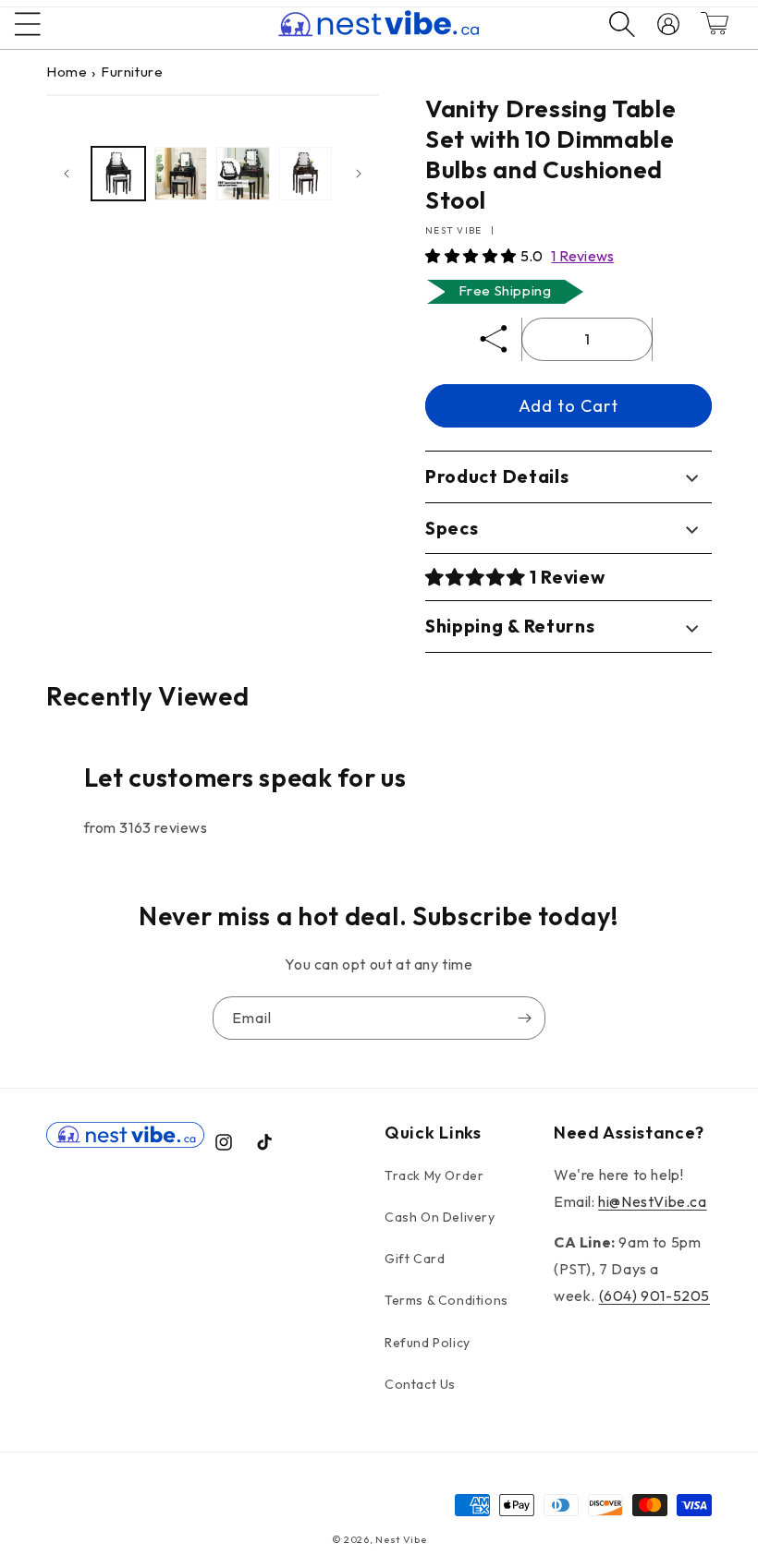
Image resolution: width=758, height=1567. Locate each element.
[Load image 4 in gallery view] (306, 173)
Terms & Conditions (446, 1300)
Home (66, 71)
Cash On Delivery (440, 1217)
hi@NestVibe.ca (652, 1201)
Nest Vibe (400, 1539)
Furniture (132, 71)
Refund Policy (428, 1342)
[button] (472, 256)
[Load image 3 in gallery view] (243, 173)
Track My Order (434, 1175)
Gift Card (415, 1258)
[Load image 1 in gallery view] (118, 173)
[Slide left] (66, 173)
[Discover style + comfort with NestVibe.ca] (613, 24)
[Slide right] (358, 173)
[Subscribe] (524, 1018)
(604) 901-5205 (654, 1295)
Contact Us (420, 1384)
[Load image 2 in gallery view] (181, 173)
